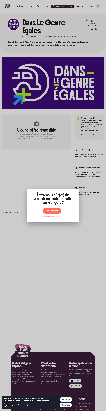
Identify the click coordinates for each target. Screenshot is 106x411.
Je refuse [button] (66, 405)
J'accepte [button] (66, 399)
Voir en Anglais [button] (52, 211)
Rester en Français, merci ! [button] (52, 217)
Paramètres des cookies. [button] (21, 406)
